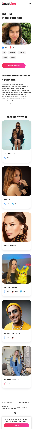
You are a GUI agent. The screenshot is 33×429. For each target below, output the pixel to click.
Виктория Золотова (11, 379)
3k (13, 47)
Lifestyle (21, 52)
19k (6, 47)
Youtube (12, 52)
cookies (22, 419)
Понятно (16, 425)
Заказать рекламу (13, 65)
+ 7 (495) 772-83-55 (22, 402)
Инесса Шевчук (10, 245)
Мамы (13, 57)
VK (4, 52)
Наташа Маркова (10, 287)
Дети (5, 57)
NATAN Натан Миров (12, 333)
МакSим (7, 199)
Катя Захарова (9, 153)
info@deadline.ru (7, 402)
